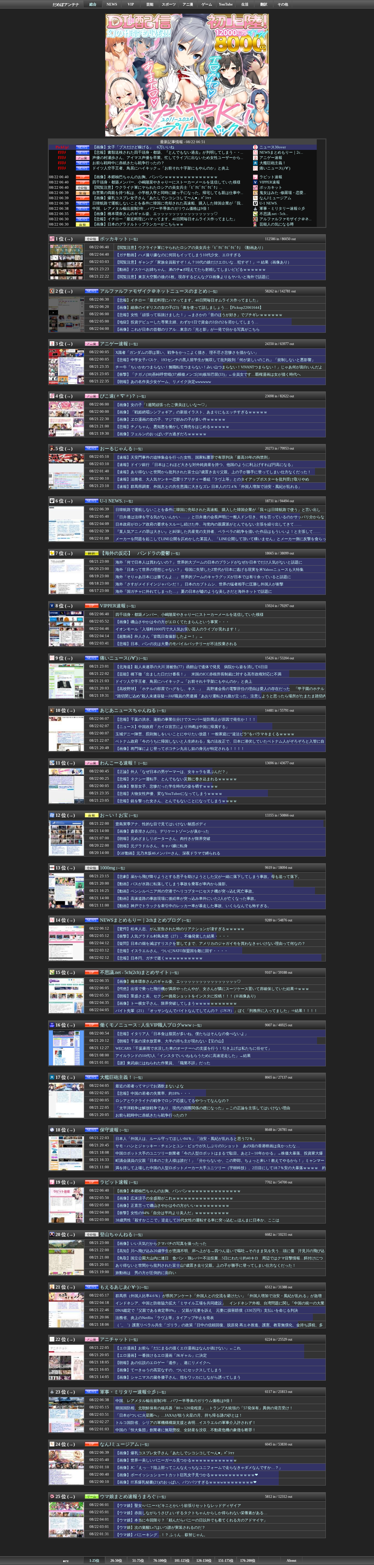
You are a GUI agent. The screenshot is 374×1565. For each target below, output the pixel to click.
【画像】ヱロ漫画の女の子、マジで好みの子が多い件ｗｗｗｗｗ (170, 419)
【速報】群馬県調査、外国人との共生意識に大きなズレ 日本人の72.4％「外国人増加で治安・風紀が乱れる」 (208, 486)
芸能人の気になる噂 (276, 224)
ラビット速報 (270, 177)
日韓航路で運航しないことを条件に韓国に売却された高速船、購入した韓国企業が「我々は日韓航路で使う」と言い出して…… (218, 512)
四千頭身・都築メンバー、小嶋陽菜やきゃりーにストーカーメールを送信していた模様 (166, 182)
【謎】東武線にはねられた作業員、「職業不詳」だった (162, 1063)
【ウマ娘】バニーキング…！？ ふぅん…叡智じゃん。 (161, 1535)
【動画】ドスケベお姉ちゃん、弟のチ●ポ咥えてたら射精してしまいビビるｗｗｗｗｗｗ (190, 269)
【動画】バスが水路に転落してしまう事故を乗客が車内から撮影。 (172, 884)
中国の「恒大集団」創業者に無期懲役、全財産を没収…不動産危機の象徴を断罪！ (185, 1430)
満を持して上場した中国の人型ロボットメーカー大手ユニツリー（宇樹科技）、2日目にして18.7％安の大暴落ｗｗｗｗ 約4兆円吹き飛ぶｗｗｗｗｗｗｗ (220, 1171)
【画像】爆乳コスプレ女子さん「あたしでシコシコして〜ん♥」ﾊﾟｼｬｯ (151, 198)
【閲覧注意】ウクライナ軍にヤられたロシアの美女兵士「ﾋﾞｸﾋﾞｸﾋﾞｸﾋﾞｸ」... (157, 187)
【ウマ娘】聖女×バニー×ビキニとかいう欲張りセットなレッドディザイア (178, 1505)
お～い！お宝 (114, 815)
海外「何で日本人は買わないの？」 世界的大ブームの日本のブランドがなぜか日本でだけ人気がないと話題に (208, 562)
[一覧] (133, 239)
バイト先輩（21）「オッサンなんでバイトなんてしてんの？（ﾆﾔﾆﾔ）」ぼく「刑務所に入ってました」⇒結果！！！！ (216, 1010)
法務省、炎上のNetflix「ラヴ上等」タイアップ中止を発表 (164, 1318)
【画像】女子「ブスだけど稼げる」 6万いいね (133, 147)
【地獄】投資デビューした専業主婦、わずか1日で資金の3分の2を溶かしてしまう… (186, 322)
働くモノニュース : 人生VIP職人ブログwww (146, 1024)
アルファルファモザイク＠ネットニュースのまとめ (153, 291)
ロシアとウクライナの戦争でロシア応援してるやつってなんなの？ (172, 1100)
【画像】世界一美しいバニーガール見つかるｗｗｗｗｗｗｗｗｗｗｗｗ (176, 1460)
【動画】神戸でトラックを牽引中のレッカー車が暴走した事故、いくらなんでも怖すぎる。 (193, 906)
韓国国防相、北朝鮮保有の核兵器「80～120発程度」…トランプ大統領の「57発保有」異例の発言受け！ (204, 1408)
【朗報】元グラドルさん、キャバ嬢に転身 (151, 846)
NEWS (112, 4)
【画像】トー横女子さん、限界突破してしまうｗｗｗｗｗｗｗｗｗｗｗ (176, 1003)
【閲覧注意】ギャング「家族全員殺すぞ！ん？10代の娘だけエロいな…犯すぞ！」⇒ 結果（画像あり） (203, 262)
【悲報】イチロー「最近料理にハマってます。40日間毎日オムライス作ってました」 (164, 219)
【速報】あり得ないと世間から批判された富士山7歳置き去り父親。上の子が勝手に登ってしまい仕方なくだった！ (213, 472)
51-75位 (138, 1561)
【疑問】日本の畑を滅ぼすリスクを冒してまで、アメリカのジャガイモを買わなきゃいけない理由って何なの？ (210, 943)
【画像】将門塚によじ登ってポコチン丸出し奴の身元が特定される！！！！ (180, 748)
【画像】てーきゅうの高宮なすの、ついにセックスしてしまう (168, 1370)
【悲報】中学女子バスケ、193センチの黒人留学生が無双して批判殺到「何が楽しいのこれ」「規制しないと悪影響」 (215, 360)
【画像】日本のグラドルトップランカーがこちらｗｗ (137, 224)
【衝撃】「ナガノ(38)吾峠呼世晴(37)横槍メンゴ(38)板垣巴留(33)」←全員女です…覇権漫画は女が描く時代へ (208, 374)
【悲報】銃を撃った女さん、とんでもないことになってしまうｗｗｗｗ (176, 801)
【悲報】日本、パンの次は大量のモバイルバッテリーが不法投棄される (176, 644)
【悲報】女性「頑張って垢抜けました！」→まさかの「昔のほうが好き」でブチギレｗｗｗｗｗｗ (199, 315)
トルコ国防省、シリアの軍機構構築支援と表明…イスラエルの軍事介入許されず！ (185, 1422)
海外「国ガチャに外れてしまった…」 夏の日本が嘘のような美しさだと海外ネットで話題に (193, 591)
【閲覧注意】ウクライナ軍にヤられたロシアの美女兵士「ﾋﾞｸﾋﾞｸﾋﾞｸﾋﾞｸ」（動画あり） (190, 247)
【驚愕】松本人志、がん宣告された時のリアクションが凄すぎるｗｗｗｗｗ (180, 929)
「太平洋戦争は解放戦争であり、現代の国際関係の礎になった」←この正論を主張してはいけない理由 (202, 1108)
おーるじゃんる (116, 448)
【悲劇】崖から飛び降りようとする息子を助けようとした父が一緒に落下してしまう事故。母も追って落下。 (208, 876)
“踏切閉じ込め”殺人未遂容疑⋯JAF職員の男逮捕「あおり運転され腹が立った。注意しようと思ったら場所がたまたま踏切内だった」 (220, 699)
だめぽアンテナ (66, 4)
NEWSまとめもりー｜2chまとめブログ (140, 920)
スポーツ (169, 4)
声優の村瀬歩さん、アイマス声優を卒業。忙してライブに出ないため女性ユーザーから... (167, 157)
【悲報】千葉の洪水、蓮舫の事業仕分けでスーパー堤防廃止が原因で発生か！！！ (185, 719)
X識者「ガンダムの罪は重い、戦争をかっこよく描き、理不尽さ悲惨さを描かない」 (187, 352)
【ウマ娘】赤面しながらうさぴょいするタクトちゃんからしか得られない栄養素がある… (191, 1513)
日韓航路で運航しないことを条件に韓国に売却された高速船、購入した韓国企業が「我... (167, 203)
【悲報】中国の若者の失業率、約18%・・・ (153, 1093)
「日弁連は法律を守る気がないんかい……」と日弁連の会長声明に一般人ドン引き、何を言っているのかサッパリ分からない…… (219, 520)
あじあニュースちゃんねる (128, 710)
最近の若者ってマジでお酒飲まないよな (149, 1086)
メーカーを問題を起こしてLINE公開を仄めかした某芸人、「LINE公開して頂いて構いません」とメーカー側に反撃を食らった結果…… (220, 542)
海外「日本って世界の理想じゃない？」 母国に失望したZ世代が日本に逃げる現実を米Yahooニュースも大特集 (209, 569)
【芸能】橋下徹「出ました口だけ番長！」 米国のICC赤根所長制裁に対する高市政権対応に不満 (198, 674)
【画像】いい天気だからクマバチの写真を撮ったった (161, 1243)
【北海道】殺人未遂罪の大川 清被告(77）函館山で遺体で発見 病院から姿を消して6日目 (191, 667)
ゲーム (207, 4)
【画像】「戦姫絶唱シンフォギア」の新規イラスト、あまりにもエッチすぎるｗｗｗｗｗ (191, 412)
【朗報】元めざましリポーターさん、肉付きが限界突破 (162, 838)
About (291, 1561)
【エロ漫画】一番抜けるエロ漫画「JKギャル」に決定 (161, 1355)
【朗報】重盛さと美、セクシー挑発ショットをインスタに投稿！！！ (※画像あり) (185, 996)
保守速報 (109, 1129)
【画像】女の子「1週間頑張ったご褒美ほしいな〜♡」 (162, 405)
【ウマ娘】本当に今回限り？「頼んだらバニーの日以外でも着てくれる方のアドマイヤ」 (191, 1520)
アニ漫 (188, 4)
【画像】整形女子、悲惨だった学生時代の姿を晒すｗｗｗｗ (166, 786)
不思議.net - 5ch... (273, 214)
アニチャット (114, 1339)
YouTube (226, 4)
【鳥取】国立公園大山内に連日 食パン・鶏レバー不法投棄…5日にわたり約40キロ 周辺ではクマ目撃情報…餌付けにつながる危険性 (219, 1261)
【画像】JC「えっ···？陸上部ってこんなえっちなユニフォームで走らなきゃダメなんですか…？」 (199, 1467)
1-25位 (94, 1561)
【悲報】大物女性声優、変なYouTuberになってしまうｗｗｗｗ (168, 793)
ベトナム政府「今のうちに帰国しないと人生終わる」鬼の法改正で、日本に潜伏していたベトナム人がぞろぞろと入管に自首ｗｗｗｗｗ (219, 744)
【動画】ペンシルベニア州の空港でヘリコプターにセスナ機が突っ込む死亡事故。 (185, 891)
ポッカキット (270, 187)
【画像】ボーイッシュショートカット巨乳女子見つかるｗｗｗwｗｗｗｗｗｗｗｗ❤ (186, 1475)
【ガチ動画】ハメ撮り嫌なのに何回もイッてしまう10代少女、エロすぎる (178, 255)
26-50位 (116, 1561)
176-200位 (247, 1561)
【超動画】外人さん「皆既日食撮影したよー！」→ (159, 636)
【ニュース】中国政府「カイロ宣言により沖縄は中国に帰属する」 (172, 727)
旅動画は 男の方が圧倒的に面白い (145, 1273)
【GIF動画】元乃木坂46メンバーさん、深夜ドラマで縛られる (167, 853)
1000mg (107, 867)
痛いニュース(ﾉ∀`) (274, 168)
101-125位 (182, 1561)
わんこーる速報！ (118, 762)
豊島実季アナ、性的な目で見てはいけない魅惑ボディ (161, 824)
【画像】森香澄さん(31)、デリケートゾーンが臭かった (162, 831)
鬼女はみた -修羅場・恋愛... (282, 192)
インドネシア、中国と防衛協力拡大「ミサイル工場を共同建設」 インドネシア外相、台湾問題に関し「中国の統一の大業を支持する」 (219, 1306)
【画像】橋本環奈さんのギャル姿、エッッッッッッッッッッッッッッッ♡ (155, 213)
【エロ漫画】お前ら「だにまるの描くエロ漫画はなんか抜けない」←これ (178, 1348)
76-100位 (160, 1561)
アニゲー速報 (270, 157)
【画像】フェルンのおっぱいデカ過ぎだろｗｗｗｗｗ (161, 434)
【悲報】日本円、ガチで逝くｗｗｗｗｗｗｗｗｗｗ (159, 958)
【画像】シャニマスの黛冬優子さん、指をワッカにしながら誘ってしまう (178, 1377)
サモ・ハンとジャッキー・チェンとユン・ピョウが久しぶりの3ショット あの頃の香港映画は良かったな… (207, 1146)
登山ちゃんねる (116, 1234)
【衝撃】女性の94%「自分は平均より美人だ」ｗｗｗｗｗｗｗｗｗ (172, 1213)
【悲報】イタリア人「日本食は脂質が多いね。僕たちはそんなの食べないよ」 (181, 1034)
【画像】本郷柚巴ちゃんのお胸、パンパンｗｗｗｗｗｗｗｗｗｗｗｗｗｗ (155, 177)
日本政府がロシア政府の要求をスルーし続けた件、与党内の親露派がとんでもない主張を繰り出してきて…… (208, 524)
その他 (283, 4)
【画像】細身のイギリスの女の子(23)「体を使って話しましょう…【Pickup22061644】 (189, 307)
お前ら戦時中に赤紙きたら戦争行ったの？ (128, 163)
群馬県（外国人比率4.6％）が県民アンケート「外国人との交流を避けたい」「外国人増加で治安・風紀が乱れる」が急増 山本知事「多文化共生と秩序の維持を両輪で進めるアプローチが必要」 (220, 1299)
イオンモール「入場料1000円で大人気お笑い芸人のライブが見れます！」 (178, 629)
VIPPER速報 (269, 182)
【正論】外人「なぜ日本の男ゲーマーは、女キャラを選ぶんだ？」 (172, 771)
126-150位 (204, 1561)
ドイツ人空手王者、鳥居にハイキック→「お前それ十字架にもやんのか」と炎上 (160, 168)
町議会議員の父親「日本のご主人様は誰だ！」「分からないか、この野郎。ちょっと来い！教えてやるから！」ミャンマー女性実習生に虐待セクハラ (219, 1163)
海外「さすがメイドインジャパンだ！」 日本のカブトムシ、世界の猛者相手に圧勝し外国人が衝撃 (199, 584)
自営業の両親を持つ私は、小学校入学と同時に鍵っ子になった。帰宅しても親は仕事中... (167, 192)
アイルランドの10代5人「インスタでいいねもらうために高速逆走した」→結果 (183, 1055)
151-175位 (225, 1561)
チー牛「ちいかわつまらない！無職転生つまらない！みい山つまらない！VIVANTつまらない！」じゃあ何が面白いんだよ (219, 367)
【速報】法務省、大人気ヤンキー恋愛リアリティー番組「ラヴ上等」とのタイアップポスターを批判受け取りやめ (212, 479)
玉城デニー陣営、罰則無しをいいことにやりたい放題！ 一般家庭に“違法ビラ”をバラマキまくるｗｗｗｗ (205, 734)
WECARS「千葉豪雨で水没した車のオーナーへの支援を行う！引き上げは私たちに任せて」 (193, 1048)
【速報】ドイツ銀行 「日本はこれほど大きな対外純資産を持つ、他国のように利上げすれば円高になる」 (205, 464)
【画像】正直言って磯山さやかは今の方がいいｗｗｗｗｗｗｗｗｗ (172, 1205)
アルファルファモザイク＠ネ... (285, 219)
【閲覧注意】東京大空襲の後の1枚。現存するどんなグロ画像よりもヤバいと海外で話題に (192, 277)
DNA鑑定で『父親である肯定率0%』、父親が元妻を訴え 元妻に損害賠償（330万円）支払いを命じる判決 (206, 1310)
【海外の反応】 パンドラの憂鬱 (135, 553)
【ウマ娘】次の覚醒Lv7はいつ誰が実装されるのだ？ (160, 1527)
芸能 (149, 4)
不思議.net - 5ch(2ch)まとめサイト (134, 972)
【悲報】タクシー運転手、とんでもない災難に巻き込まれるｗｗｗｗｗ (176, 779)
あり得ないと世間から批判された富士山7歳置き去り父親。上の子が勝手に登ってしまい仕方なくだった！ (205, 1265)
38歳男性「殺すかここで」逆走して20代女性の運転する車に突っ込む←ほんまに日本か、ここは (197, 1220)
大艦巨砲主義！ (272, 163)
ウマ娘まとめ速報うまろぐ (128, 1496)
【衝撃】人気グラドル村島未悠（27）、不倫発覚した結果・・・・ (172, 936)
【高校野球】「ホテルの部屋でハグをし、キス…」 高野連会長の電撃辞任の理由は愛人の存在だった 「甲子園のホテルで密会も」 (219, 691)
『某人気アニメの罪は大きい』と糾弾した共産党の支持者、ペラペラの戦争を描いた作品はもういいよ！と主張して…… (218, 531)
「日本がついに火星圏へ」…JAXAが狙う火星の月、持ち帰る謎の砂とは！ (179, 1415)
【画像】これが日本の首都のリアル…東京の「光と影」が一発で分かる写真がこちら (187, 329)
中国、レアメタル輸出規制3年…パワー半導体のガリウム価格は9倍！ (151, 208)
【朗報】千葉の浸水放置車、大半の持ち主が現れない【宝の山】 (170, 1041)
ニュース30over (272, 147)
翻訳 (263, 4)
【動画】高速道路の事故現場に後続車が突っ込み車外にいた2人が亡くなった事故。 (186, 898)
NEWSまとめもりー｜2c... (281, 152)
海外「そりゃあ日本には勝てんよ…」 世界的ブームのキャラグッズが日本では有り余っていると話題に (203, 577)
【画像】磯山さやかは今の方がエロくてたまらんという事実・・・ (172, 622)
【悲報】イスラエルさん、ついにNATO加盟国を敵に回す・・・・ (171, 951)
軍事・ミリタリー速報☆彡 (282, 208)
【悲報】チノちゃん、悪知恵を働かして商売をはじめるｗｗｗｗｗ (172, 426)
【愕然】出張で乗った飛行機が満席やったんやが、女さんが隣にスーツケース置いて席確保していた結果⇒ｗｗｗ (212, 989)
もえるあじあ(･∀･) (119, 1287)
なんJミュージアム (275, 198)
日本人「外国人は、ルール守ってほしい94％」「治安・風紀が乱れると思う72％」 (186, 1138)
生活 (244, 4)
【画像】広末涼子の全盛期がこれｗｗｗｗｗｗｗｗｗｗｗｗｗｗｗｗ (174, 1198)
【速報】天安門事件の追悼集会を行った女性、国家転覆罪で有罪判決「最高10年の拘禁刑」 (193, 457)
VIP (131, 4)
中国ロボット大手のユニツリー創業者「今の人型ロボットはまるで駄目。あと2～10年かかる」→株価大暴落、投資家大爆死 (219, 1156)
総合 (92, 4)
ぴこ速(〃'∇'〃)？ (118, 396)
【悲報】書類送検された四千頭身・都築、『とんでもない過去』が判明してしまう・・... (167, 152)
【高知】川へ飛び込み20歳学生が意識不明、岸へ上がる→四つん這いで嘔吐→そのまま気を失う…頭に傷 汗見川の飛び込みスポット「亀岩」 (220, 1254)
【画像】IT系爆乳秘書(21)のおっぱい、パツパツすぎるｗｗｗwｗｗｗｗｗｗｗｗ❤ (186, 1482)
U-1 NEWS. (268, 203)
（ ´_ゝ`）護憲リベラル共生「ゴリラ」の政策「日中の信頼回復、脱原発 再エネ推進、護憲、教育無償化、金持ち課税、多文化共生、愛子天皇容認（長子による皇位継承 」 (219, 1328)
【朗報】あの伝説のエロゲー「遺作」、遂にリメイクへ (162, 1363)
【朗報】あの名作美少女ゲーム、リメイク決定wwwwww (163, 381)
